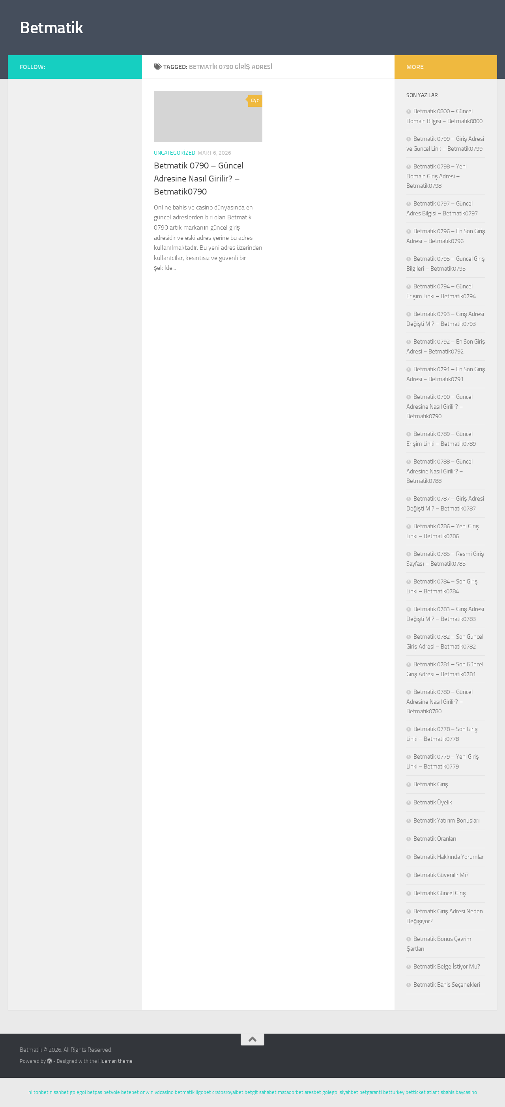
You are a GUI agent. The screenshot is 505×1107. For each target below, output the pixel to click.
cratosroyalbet (227, 1092)
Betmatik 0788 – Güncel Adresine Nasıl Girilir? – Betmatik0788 (439, 471)
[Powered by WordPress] (49, 1061)
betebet (130, 1092)
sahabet (268, 1092)
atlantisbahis (440, 1092)
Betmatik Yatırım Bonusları (446, 820)
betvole (111, 1092)
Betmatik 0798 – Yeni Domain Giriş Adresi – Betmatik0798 (436, 176)
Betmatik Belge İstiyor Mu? (446, 966)
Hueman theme (115, 1061)
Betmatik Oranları (434, 838)
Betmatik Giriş (430, 784)
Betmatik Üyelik (432, 802)
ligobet (203, 1092)
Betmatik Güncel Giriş (439, 893)
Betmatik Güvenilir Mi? (441, 875)
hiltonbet (38, 1092)
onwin (146, 1092)
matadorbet (290, 1092)
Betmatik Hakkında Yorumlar (448, 856)
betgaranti (370, 1092)
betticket (416, 1092)
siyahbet (349, 1092)
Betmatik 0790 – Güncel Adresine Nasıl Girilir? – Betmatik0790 (198, 179)
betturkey (393, 1092)
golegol (78, 1092)
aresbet (313, 1092)
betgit (251, 1092)
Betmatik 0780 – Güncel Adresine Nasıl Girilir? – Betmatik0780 (439, 701)
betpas (94, 1092)
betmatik (185, 1092)
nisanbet (59, 1092)
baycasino (466, 1092)
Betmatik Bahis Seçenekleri (446, 984)
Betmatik (51, 27)
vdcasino (164, 1092)
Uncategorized (174, 153)
